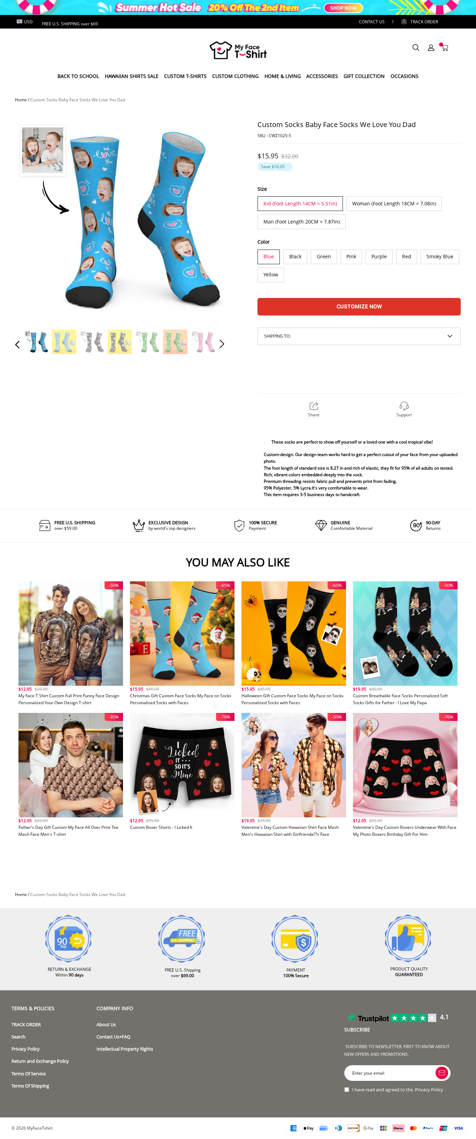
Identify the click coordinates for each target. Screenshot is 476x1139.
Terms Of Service (28, 1074)
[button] (31, 217)
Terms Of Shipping (30, 1086)
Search (18, 1037)
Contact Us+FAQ (113, 1037)
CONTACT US (372, 22)
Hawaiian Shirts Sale (132, 76)
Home (21, 100)
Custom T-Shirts (185, 76)
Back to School (78, 76)
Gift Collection (364, 76)
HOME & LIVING (282, 76)
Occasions (405, 76)
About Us (106, 1025)
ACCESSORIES (322, 76)
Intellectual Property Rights (125, 1049)
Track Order (424, 22)
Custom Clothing (235, 76)
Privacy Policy (25, 1049)
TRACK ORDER (26, 1025)
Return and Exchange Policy (40, 1061)
